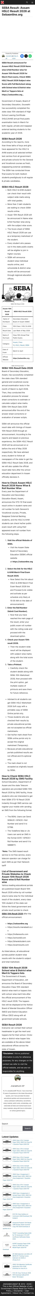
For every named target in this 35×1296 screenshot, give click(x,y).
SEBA (27, 345)
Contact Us (29, 1293)
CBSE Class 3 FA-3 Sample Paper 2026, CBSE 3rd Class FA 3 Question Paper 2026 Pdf (22, 1159)
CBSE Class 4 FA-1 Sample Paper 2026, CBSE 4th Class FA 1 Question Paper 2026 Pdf (22, 1186)
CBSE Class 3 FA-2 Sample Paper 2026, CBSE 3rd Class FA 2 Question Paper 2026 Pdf (22, 1150)
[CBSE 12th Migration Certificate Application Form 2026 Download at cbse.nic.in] (7, 1266)
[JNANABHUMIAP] (2, 2)
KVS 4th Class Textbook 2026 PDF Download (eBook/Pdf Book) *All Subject (22, 1275)
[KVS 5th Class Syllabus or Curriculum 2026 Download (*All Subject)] (7, 1216)
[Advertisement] (17, 34)
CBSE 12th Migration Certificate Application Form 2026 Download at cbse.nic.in (22, 1266)
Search (5, 1124)
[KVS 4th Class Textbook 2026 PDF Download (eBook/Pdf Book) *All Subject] (7, 1275)
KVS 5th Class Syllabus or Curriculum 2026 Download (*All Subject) (22, 1216)
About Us (17, 1293)
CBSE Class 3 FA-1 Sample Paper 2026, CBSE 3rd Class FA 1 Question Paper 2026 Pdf (22, 1142)
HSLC (17, 345)
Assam (15, 342)
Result (22, 345)
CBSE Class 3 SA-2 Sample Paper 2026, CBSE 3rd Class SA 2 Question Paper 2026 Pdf (22, 1167)
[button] (27, 2)
